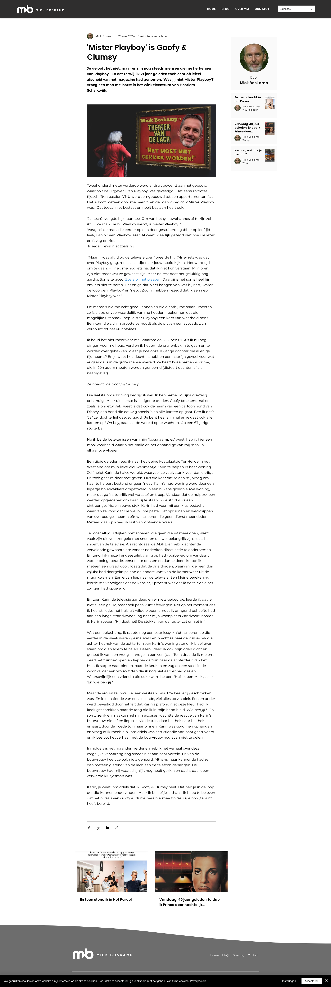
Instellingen (289, 981)
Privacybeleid (198, 981)
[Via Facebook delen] (89, 828)
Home (214, 955)
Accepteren (312, 981)
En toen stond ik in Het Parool (106, 899)
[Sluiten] (326, 981)
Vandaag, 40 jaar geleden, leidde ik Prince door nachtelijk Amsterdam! (189, 902)
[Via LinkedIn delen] (107, 828)
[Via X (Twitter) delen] (98, 828)
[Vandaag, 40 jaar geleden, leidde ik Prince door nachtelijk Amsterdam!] (191, 871)
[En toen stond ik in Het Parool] (111, 871)
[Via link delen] (117, 828)
